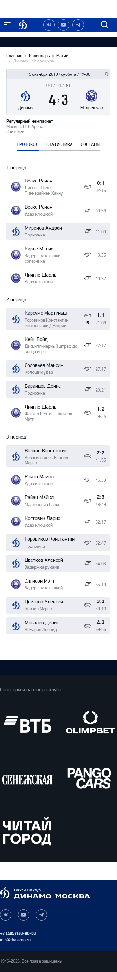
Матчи (62, 56)
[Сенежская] (27, 778)
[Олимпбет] (89, 724)
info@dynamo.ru (15, 940)
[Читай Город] (27, 831)
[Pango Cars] (89, 778)
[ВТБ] (27, 724)
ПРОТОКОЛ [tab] (28, 144)
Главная (14, 56)
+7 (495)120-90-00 (18, 933)
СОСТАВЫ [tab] (90, 144)
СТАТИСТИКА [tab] (59, 144)
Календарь (39, 56)
